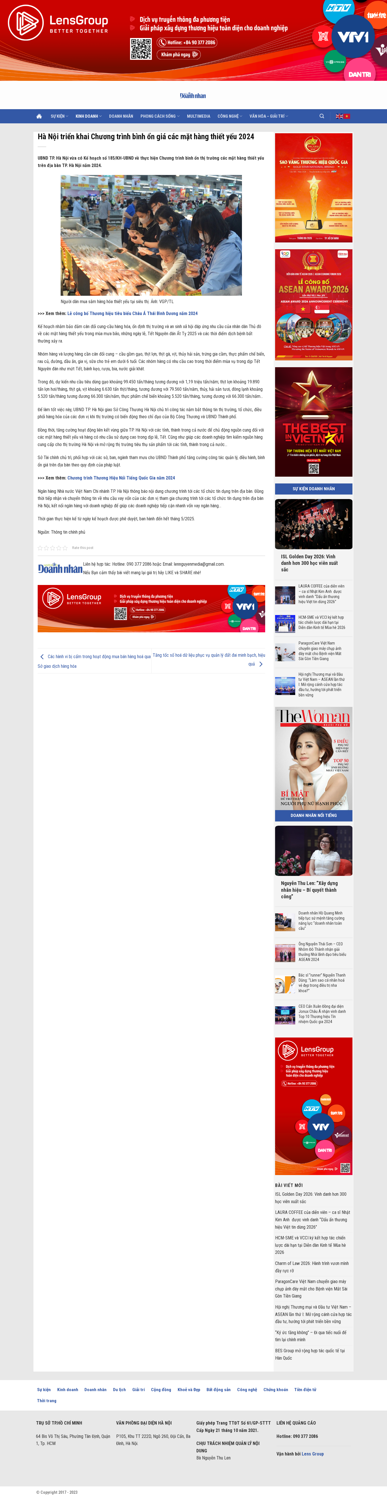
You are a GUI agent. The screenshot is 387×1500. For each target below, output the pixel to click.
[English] (339, 116)
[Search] (322, 116)
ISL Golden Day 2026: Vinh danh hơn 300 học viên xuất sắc (309, 562)
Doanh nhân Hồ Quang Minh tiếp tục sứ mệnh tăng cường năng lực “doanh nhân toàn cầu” (321, 920)
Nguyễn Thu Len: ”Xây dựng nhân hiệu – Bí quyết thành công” (309, 889)
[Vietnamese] (347, 116)
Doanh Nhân (121, 116)
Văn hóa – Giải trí (267, 116)
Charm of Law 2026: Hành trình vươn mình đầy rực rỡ (312, 1267)
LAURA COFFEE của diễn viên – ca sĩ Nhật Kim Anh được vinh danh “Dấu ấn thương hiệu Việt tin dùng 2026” (321, 594)
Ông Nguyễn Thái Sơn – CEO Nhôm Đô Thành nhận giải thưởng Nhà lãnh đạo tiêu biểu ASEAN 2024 (322, 952)
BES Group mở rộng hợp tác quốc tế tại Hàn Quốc (310, 1354)
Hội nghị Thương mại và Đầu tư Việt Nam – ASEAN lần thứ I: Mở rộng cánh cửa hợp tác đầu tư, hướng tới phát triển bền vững (321, 684)
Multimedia (198, 116)
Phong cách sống (158, 116)
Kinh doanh (87, 116)
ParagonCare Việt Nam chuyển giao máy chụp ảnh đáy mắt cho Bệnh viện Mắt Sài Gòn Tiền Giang (319, 651)
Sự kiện (58, 116)
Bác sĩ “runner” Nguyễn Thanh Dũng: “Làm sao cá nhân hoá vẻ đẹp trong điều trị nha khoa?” (321, 983)
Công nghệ (228, 116)
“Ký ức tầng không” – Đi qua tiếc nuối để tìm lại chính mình (310, 1336)
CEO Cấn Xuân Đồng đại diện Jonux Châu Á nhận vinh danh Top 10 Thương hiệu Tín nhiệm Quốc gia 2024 (322, 1014)
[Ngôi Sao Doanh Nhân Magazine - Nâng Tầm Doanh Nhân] (194, 95)
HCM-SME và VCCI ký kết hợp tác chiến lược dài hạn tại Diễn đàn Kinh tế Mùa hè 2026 (322, 622)
